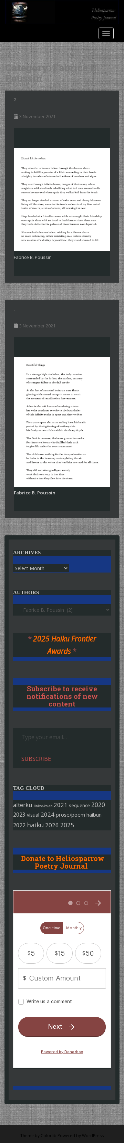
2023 (19, 814)
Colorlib (48, 1136)
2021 (61, 805)
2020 (98, 804)
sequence (79, 805)
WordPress (93, 1136)
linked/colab (43, 806)
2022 (19, 825)
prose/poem (70, 814)
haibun (94, 814)
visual (33, 814)
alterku (22, 805)
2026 (52, 825)
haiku (35, 824)
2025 (67, 825)
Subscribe (36, 759)
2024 (47, 814)
